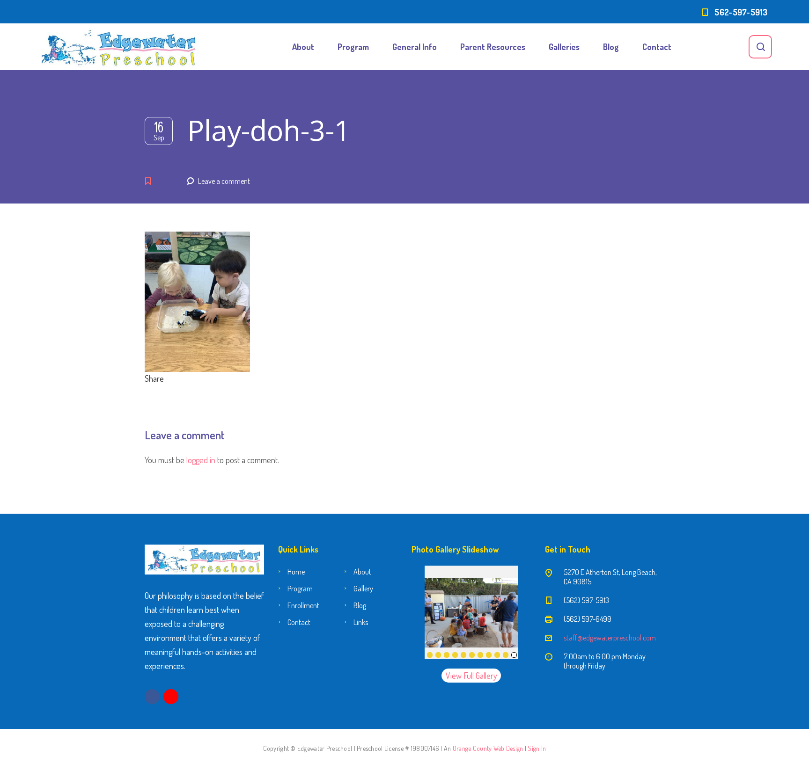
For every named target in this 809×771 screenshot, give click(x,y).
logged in (200, 460)
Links (360, 622)
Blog (611, 47)
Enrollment (303, 605)
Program (353, 47)
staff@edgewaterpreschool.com (610, 637)
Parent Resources (492, 47)
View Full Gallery (471, 675)
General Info (414, 47)
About (303, 47)
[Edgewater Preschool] (119, 46)
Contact (656, 47)
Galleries (564, 47)
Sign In (537, 748)
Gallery (363, 588)
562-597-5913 (740, 12)
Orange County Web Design (488, 748)
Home (296, 571)
